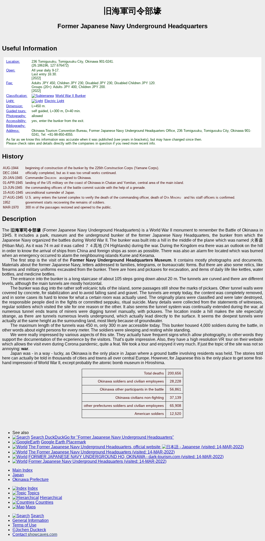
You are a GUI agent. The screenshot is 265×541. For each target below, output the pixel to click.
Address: (13, 131)
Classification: (16, 96)
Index (33, 488)
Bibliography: (16, 126)
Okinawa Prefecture (30, 479)
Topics (33, 493)
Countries (44, 502)
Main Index (22, 470)
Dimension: (14, 106)
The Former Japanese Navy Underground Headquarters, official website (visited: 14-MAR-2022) (136, 447)
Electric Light (54, 101)
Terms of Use (24, 525)
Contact (34, 534)
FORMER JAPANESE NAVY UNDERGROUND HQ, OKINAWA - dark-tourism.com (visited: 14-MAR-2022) (126, 457)
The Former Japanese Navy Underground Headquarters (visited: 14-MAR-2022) (101, 452)
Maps (31, 507)
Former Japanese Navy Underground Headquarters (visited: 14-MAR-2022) (97, 461)
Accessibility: (16, 121)
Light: (10, 101)
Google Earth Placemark (63, 442)
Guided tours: (16, 111)
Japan (18, 475)
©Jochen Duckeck (29, 530)
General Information (30, 520)
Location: (13, 61)
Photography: (16, 116)
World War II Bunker (70, 96)
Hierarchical (51, 497)
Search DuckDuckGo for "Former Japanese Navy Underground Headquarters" (102, 437)
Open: (10, 70)
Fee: (9, 83)
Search (37, 516)
